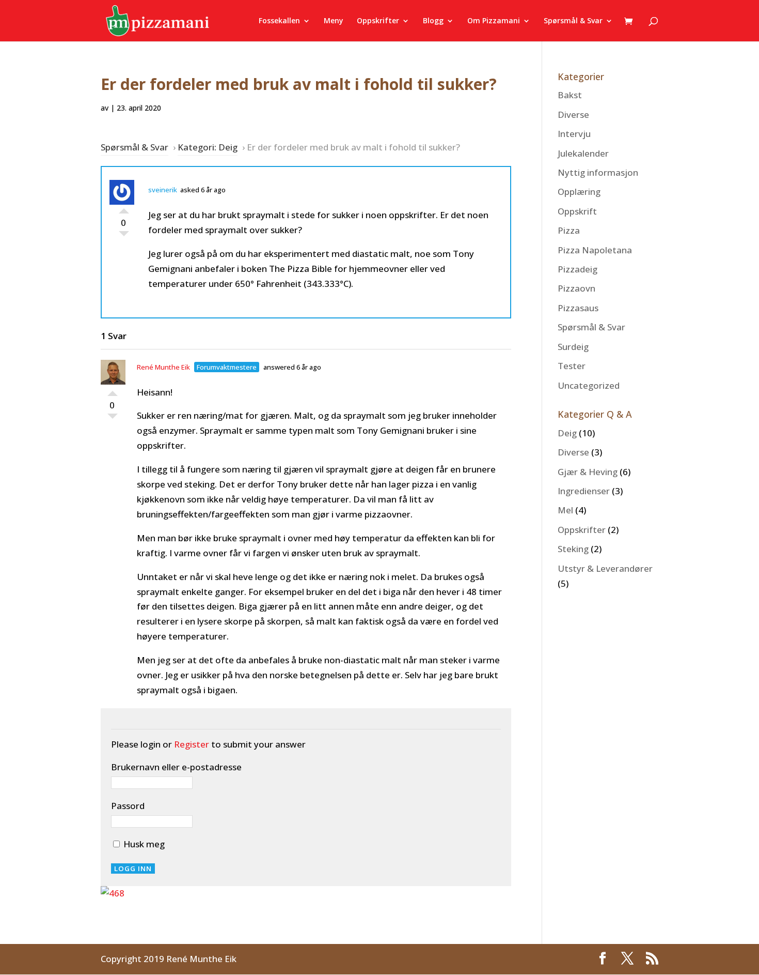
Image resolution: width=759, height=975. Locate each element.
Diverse (573, 114)
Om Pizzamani (493, 21)
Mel (565, 510)
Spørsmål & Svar (573, 21)
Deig (567, 433)
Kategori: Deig (208, 147)
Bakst (570, 95)
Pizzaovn (576, 288)
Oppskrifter (378, 21)
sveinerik (162, 189)
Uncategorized (589, 385)
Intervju (574, 134)
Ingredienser (584, 491)
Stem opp (124, 208)
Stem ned (124, 236)
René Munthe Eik (163, 367)
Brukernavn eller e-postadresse (176, 767)
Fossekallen (279, 21)
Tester (572, 366)
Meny (333, 21)
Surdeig (573, 347)
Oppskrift (577, 211)
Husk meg (143, 844)
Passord (128, 806)
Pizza (569, 230)
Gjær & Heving (588, 472)
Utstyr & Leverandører (605, 568)
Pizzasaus (578, 308)
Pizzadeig (577, 269)
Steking (573, 549)
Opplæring (579, 191)
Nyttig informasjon (598, 172)
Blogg (433, 21)
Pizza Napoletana (595, 250)
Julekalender (583, 153)
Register (191, 744)
